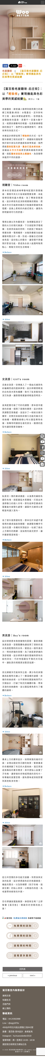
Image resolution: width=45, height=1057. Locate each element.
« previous (12, 975)
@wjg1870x (13, 1023)
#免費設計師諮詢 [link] (20, 918)
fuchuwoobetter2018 (22, 1036)
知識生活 (6, 1000)
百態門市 (6, 1004)
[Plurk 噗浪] (24, 65)
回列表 (23, 969)
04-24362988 (14, 1019)
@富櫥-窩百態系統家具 (42, 442)
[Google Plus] (20, 65)
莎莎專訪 (42, 458)
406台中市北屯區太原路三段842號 (17, 1027)
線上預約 (6, 1008)
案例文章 (6, 996)
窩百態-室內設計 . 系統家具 (20, 1032)
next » (32, 975)
